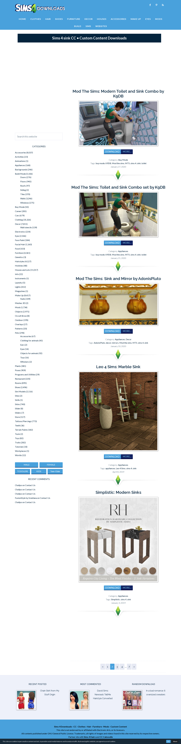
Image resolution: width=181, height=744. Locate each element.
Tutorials (19, 446)
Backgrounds (21, 169)
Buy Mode (123, 160)
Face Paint (20, 240)
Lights (18, 287)
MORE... (126, 151)
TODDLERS (22, 471)
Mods (17, 307)
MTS (127, 163)
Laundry (18, 282)
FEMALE (51, 464)
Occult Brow (21, 316)
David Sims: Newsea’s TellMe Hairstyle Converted (102, 694)
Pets (17, 333)
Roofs (23, 185)
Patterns (19, 328)
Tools (17, 434)
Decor (128, 339)
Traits (17, 442)
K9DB (108, 163)
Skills (17, 400)
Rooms (18, 383)
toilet (144, 163)
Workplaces (20, 451)
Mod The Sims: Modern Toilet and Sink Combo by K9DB (118, 93)
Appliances (123, 251)
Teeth (17, 425)
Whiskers (24, 361)
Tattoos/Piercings (23, 421)
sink (139, 163)
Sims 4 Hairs (90, 737)
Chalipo (18, 485)
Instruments (20, 278)
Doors (23, 177)
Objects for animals (29, 353)
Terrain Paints (21, 429)
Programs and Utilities (25, 374)
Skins (17, 404)
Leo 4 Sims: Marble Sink (118, 366)
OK (168, 741)
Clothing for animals (29, 340)
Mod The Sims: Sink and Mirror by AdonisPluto (118, 278)
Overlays (19, 324)
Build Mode (20, 173)
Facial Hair (20, 244)
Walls (22, 198)
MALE (27, 464)
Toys (22, 357)
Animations (20, 161)
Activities (19, 156)
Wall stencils (26, 227)
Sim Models (20, 391)
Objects (18, 311)
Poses (17, 370)
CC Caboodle (106, 737)
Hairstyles (19, 261)
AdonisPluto (99, 342)
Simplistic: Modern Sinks (118, 492)
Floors (23, 181)
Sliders (18, 412)
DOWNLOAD (112, 151)
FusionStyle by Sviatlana (26, 498)
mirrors (115, 342)
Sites (17, 395)
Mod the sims (118, 163)
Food (17, 248)
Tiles (22, 194)
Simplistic (115, 599)
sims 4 (133, 163)
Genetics (19, 257)
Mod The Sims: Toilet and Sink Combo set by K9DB (118, 187)
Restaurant (20, 378)
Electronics (20, 231)
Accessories (20, 152)
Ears (22, 344)
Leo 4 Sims (120, 468)
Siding (23, 190)
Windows (24, 202)
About (175, 741)
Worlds (18, 455)
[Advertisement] (90, 65)
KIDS (38, 471)
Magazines (20, 291)
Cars (17, 215)
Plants (18, 366)
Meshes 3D (20, 303)
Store (17, 417)
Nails (22, 299)
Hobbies (19, 265)
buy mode (100, 163)
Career (18, 211)
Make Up (19, 295)
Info (17, 274)
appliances (110, 468)
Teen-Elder (55, 471)
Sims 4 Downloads (40, 8)
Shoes (17, 387)
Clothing (19, 219)
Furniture (19, 253)
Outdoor (19, 320)
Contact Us (30, 485)
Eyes (17, 236)
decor (108, 342)
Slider (17, 408)
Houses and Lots (22, 270)
